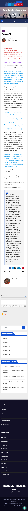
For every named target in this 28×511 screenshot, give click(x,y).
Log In (20, 503)
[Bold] (2, 306)
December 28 (6, 354)
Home (6, 503)
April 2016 (4, 467)
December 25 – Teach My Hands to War (13, 382)
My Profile (21, 505)
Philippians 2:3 (19, 40)
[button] (25, 21)
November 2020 (5, 441)
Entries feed (4, 417)
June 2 (20, 272)
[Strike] (8, 306)
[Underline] (6, 306)
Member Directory (7, 505)
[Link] (17, 306)
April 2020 (4, 449)
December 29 (6, 350)
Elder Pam (11, 39)
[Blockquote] (13, 306)
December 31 (6, 342)
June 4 (7, 272)
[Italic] (4, 306)
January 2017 (5, 452)
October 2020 (4, 445)
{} (18, 305)
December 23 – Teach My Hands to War (13, 370)
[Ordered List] (10, 306)
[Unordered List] (11, 306)
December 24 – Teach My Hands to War (13, 387)
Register (3, 409)
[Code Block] (15, 306)
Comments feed (5, 420)
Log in (2, 413)
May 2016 (3, 463)
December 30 (6, 346)
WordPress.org (5, 424)
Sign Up (13, 508)
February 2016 (5, 474)
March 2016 (4, 471)
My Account (15, 505)
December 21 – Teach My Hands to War (13, 376)
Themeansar (14, 501)
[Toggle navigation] (14, 21)
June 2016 (4, 460)
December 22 (18, 366)
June (3, 30)
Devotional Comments (13, 503)
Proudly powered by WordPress (10, 499)
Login (25, 296)
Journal (5, 338)
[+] (20, 305)
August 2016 (4, 456)
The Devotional (20, 508)
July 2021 (3, 438)
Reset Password (7, 508)
